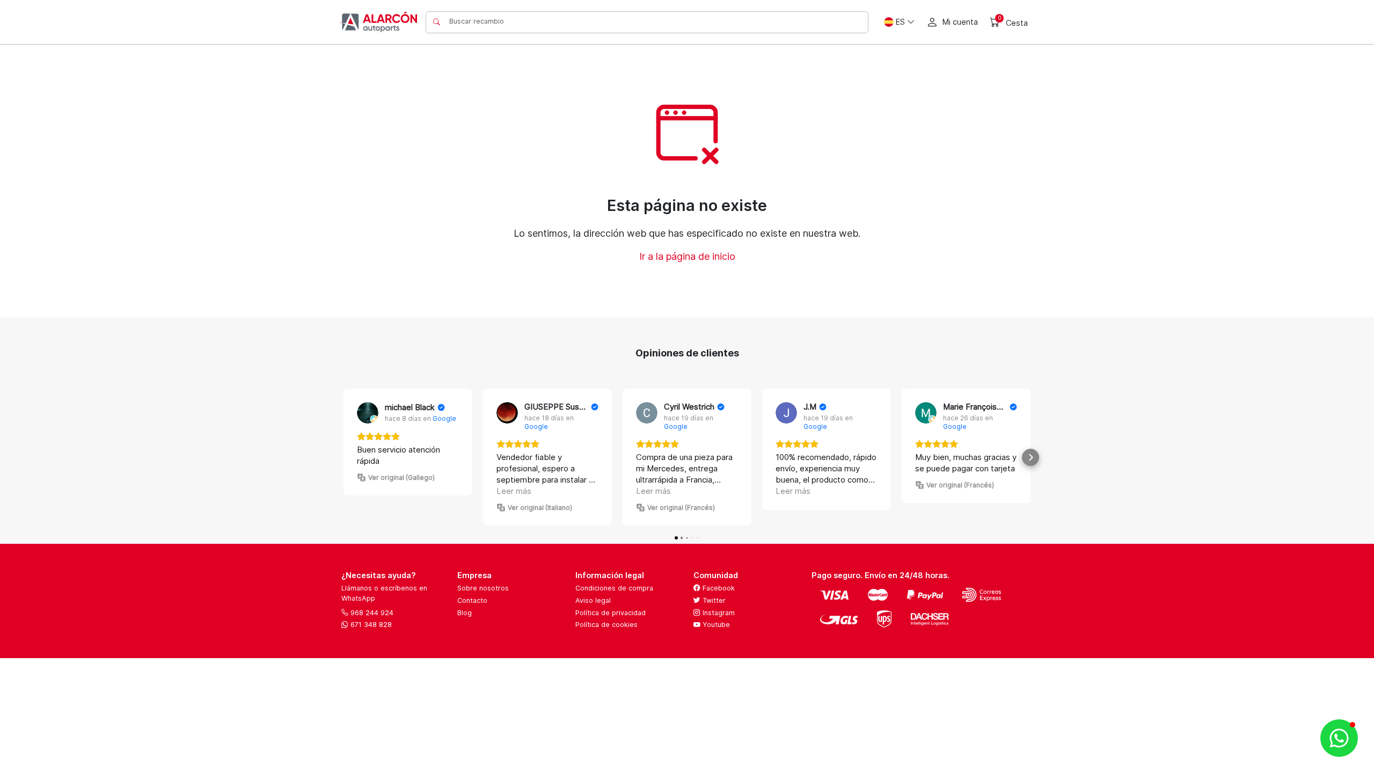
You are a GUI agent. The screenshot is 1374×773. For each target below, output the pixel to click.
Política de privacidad (610, 613)
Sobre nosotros (483, 588)
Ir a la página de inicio (687, 256)
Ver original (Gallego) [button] (401, 477)
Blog (464, 613)
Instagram (717, 613)
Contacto (472, 600)
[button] (343, 457)
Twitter (713, 600)
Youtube (715, 625)
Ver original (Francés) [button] (681, 508)
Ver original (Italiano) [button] (540, 508)
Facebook (717, 588)
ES (900, 21)
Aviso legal (593, 600)
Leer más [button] (513, 491)
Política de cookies (606, 625)
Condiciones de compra (614, 588)
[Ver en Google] (367, 413)
